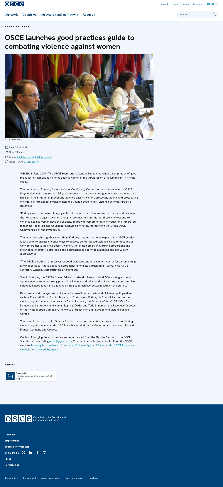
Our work (11, 14)
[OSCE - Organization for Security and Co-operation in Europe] (14, 4)
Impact (164, 4)
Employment (12, 440)
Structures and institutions (59, 14)
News (175, 4)
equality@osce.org (60, 341)
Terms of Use (11, 478)
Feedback (93, 478)
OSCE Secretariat (25, 157)
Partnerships (12, 464)
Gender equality (31, 161)
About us (89, 14)
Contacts (10, 434)
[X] (23, 452)
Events (185, 4)
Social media (12, 452)
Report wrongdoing (74, 478)
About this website (50, 478)
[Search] (214, 14)
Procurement (29, 478)
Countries (29, 14)
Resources (198, 4)
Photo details (148, 139)
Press (8, 458)
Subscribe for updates (17, 446)
